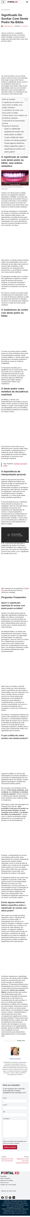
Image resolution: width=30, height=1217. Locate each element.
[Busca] (27, 2)
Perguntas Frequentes (10, 126)
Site (4, 1111)
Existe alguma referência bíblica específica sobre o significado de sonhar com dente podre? (14, 147)
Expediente (3, 1176)
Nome (5, 1098)
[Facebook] (2, 1198)
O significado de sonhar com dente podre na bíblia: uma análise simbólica (12, 105)
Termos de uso (4, 1182)
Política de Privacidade (6, 1180)
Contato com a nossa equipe (8, 1184)
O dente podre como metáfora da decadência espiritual (14, 117)
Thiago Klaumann (8, 26)
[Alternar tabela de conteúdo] (25, 99)
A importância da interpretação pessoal (13, 122)
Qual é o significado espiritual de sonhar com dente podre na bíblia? (14, 132)
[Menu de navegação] (3, 1)
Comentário (6, 1118)
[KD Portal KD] (13, 2)
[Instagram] (6, 1198)
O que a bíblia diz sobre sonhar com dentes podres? (15, 138)
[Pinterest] (10, 1198)
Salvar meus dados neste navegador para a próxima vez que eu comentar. (15, 1142)
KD (2, 9)
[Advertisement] (15, 59)
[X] (13, 1198)
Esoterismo (7, 9)
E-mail (5, 1105)
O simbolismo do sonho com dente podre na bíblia (12, 111)
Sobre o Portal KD (5, 1178)
